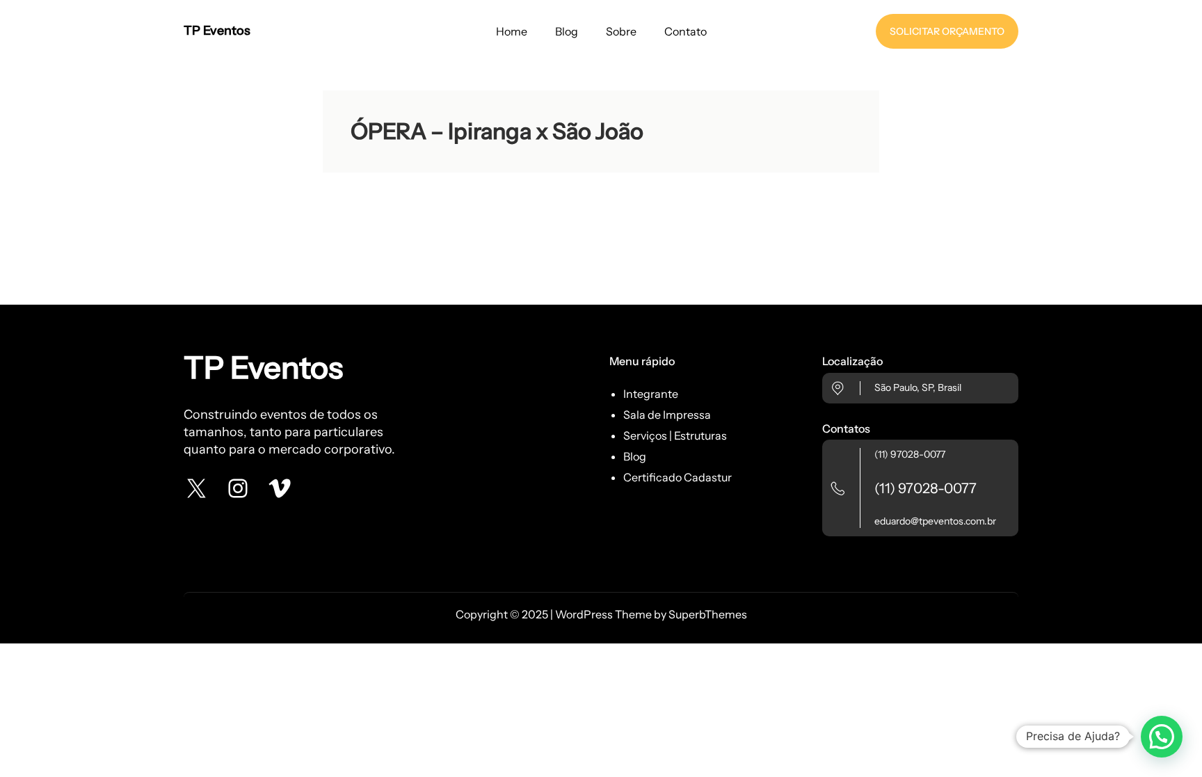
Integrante (650, 394)
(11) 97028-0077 (909, 454)
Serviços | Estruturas (675, 435)
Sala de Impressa (667, 415)
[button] (1162, 737)
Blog (634, 456)
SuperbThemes (707, 614)
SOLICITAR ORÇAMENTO (947, 31)
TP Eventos (217, 30)
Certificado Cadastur (677, 477)
